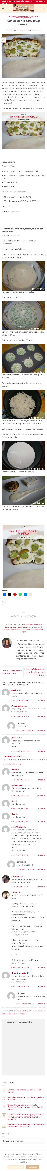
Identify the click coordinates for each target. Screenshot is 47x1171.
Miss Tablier (17, 827)
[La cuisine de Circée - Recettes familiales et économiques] (23, 8)
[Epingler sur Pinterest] (30, 616)
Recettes (27, 18)
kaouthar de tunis (12, 756)
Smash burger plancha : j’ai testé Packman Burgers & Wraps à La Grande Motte (25, 1107)
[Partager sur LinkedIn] (34, 616)
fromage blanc (16, 629)
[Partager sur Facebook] (17, 616)
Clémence (16, 876)
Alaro (14, 769)
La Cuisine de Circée (32, 31)
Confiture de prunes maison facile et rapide (24, 1091)
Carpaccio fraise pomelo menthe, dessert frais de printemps (34, 672)
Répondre (41, 700)
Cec (13, 801)
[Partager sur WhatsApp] (13, 616)
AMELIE (15, 738)
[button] (3, 8)
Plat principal (17, 627)
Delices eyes (17, 785)
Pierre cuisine (18, 706)
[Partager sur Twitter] (21, 616)
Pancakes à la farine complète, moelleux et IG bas (26, 1098)
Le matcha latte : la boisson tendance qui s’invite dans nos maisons (26, 1125)
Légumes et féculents (25, 16)
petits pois (34, 629)
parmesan (26, 629)
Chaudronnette (18, 973)
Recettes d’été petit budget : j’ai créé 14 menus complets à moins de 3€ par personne (26, 1116)
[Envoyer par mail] (25, 616)
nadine (14, 690)
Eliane (14, 892)
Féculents (12, 16)
